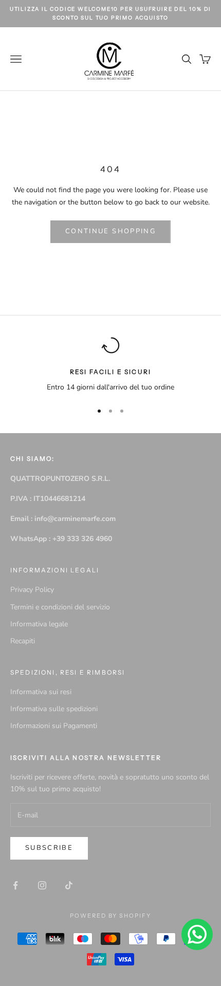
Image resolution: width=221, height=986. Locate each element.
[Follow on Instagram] (42, 885)
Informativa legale (39, 624)
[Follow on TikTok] (69, 885)
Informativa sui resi (40, 692)
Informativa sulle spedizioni (54, 709)
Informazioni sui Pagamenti (53, 726)
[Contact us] (197, 934)
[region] (110, 364)
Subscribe (49, 847)
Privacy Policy (32, 589)
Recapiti (22, 641)
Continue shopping (110, 231)
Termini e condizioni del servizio (60, 607)
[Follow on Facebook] (15, 885)
